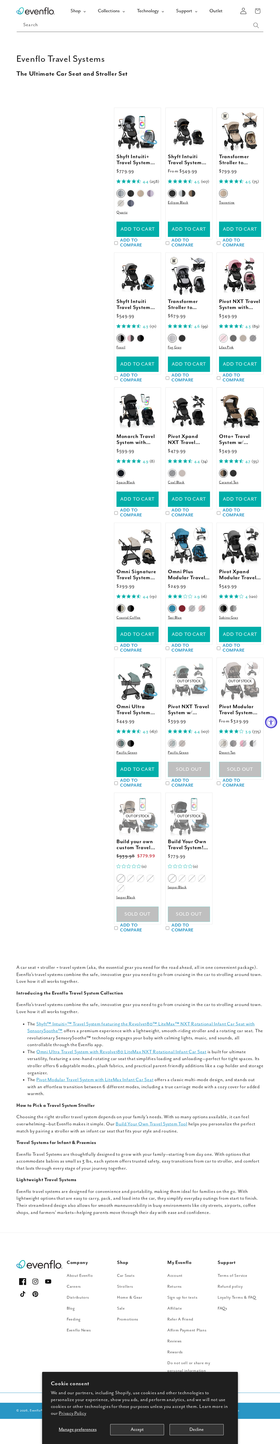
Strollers (125, 1286)
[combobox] (140, 25)
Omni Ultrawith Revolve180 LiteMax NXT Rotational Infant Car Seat (121, 1052)
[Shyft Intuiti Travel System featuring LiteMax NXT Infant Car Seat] (189, 131)
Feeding (74, 1319)
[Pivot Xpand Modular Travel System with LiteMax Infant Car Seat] (240, 546)
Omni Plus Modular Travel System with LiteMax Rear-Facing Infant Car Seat (186, 575)
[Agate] (150, 193)
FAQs (223, 1308)
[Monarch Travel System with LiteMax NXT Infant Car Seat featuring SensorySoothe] (137, 411)
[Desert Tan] (223, 743)
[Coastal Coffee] (120, 608)
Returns (174, 1286)
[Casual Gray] (233, 743)
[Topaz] (120, 888)
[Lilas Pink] (223, 338)
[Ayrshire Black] (233, 608)
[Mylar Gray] (192, 608)
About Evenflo (80, 1275)
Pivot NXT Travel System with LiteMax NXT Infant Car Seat (239, 305)
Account (175, 1275)
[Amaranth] (130, 338)
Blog (71, 1308)
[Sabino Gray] (223, 608)
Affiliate (174, 1308)
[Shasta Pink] (201, 608)
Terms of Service (232, 1275)
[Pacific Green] (120, 743)
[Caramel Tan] (192, 193)
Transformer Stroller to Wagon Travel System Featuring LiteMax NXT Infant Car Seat (187, 305)
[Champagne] (120, 203)
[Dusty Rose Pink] (243, 743)
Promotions (127, 1319)
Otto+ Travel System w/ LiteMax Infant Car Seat (237, 440)
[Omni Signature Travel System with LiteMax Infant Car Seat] (137, 546)
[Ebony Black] (253, 338)
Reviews (174, 1341)
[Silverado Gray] (233, 338)
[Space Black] (120, 473)
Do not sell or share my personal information (188, 1367)
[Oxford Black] (253, 743)
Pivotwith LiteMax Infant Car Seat (94, 1080)
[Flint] (130, 203)
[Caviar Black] (130, 743)
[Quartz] (120, 193)
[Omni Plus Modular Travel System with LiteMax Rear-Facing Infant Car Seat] (189, 546)
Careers (74, 1286)
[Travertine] (140, 193)
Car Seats (126, 1275)
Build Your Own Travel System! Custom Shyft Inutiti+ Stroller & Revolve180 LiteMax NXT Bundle (187, 845)
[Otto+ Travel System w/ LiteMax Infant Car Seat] (240, 411)
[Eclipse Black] (172, 193)
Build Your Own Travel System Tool (151, 1124)
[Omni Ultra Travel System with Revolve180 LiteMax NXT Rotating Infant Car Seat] (137, 681)
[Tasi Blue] (172, 608)
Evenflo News (79, 1330)
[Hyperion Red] (182, 608)
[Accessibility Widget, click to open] (271, 722)
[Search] (256, 25)
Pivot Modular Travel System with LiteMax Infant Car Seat (238, 710)
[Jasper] (130, 193)
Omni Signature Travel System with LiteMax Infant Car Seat (136, 575)
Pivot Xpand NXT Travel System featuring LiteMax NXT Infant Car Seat (189, 440)
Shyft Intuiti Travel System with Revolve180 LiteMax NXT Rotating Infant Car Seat (136, 305)
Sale (121, 1308)
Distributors (78, 1297)
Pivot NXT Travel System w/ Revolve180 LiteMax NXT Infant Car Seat (188, 710)
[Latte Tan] (243, 338)
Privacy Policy (72, 1413)
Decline (196, 1429)
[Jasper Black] (120, 878)
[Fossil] (120, 338)
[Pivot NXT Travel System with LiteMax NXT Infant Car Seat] (240, 276)
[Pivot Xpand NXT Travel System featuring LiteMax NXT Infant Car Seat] (189, 411)
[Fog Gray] (172, 338)
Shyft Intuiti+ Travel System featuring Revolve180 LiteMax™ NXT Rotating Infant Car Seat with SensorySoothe (135, 160)
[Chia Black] (233, 473)
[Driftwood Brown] (182, 743)
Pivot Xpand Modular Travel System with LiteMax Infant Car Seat (237, 575)
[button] (257, 11)
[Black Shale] (140, 338)
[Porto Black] (130, 608)
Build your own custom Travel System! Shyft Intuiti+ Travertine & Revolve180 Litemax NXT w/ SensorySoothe (136, 845)
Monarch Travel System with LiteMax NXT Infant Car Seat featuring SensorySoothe (135, 440)
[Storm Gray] (182, 193)
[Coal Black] (172, 473)
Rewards (175, 1352)
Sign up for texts (182, 1297)
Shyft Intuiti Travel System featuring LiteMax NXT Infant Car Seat (187, 160)
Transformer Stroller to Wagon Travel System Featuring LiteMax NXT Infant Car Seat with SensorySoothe (238, 160)
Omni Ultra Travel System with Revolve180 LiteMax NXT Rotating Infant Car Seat (136, 710)
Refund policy (230, 1286)
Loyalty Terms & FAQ (237, 1297)
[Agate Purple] (150, 878)
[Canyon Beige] (182, 473)
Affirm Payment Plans (186, 1330)
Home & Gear (129, 1297)
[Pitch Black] (182, 338)
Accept (137, 1429)
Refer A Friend (180, 1319)
